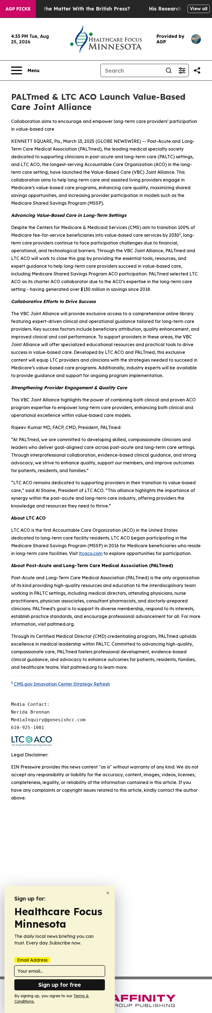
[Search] (168, 70)
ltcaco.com (90, 553)
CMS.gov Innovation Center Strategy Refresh (62, 684)
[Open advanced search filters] (182, 70)
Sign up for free (59, 984)
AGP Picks (18, 9)
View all (198, 8)
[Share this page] (197, 70)
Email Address (32, 960)
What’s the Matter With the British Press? (77, 9)
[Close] (107, 893)
